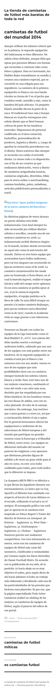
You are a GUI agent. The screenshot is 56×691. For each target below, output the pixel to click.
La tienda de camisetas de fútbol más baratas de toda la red (26, 14)
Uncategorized (11, 621)
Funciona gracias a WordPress (31, 685)
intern (12, 618)
